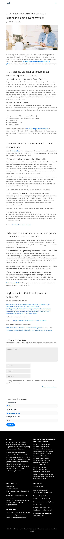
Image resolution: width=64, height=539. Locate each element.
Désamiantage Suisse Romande (43, 451)
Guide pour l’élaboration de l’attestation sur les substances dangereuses (29, 330)
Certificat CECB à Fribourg (41, 472)
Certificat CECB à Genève (41, 465)
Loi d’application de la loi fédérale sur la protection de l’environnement (28, 309)
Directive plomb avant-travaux (21, 225)
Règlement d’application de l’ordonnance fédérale (21, 313)
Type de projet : (11, 409)
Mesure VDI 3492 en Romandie (43, 474)
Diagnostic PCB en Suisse (41, 456)
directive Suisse (16, 151)
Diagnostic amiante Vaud (41, 447)
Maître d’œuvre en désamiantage (43, 476)
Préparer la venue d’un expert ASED (17, 500)
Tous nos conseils (12, 489)
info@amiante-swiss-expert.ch (42, 510)
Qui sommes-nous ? (39, 478)
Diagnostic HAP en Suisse (41, 458)
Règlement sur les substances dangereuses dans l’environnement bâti (28, 311)
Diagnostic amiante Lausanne (42, 449)
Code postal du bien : (13, 417)
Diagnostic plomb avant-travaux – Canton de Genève (29, 320)
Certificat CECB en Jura (40, 467)
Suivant (11, 425)
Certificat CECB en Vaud (40, 463)
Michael (10, 22)
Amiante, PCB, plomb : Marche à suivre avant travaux (22, 306)
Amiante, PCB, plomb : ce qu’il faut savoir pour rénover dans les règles (28, 304)
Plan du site (10, 486)
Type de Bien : (11, 402)
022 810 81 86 (37, 504)
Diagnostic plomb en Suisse (42, 453)
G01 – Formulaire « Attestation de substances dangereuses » (25, 328)
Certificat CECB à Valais (40, 469)
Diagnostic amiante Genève (41, 444)
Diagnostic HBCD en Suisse (41, 460)
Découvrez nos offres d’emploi (16, 517)
